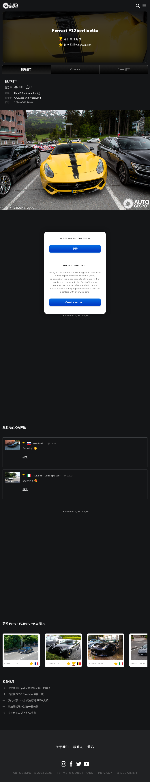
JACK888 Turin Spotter (46, 475)
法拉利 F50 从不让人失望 (22, 713)
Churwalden (20, 97)
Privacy (105, 773)
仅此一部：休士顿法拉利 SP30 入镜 (28, 700)
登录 (75, 248)
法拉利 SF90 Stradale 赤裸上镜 (26, 694)
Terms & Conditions (74, 773)
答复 (25, 457)
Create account (75, 302)
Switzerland (34, 97)
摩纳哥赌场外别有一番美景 (23, 706)
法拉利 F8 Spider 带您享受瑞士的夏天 (29, 688)
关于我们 (62, 747)
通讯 (90, 747)
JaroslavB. (38, 443)
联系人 (78, 747)
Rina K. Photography (25, 93)
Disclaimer (127, 773)
